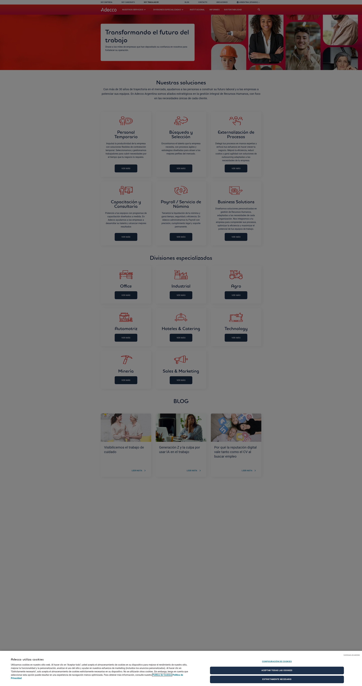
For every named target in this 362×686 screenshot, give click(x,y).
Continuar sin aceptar (352, 655)
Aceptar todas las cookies (276, 670)
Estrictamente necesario (277, 679)
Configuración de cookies (277, 661)
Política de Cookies (162, 675)
